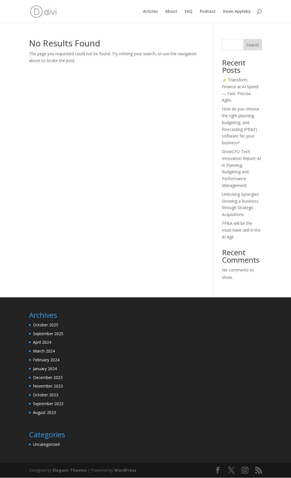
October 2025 (45, 324)
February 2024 (46, 359)
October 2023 (45, 394)
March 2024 (44, 351)
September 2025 (48, 333)
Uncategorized (46, 444)
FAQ (188, 11)
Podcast (208, 11)
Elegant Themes (70, 470)
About (171, 11)
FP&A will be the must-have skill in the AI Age (241, 230)
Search (252, 45)
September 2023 (48, 403)
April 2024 (42, 342)
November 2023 (48, 386)
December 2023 (48, 377)
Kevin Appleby (237, 11)
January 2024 (45, 368)
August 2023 (44, 412)
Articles (150, 11)
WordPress (125, 470)
